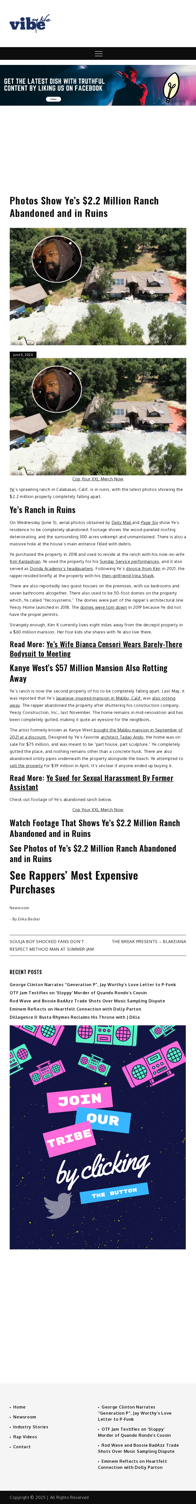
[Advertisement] (98, 145)
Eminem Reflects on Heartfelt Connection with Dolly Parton (75, 1009)
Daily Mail (122, 522)
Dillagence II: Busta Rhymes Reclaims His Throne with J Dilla (75, 1017)
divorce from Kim (143, 568)
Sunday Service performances (129, 561)
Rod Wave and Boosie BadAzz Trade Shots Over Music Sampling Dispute (87, 1000)
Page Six (149, 522)
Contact (22, 1446)
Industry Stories (30, 1426)
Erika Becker (29, 919)
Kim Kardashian (25, 561)
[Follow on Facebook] (98, 104)
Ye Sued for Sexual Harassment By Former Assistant (91, 782)
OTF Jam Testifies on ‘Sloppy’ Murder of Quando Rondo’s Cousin (78, 992)
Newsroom (19, 908)
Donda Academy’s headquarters (61, 568)
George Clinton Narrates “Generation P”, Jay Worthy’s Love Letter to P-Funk (93, 984)
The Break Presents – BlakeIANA (149, 941)
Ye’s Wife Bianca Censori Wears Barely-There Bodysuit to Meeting (96, 648)
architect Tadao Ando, (123, 737)
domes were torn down (103, 607)
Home (19, 1407)
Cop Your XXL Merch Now (98, 478)
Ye (12, 489)
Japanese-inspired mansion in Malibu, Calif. (99, 698)
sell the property (26, 765)
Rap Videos (25, 1436)
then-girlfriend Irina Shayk (128, 575)
